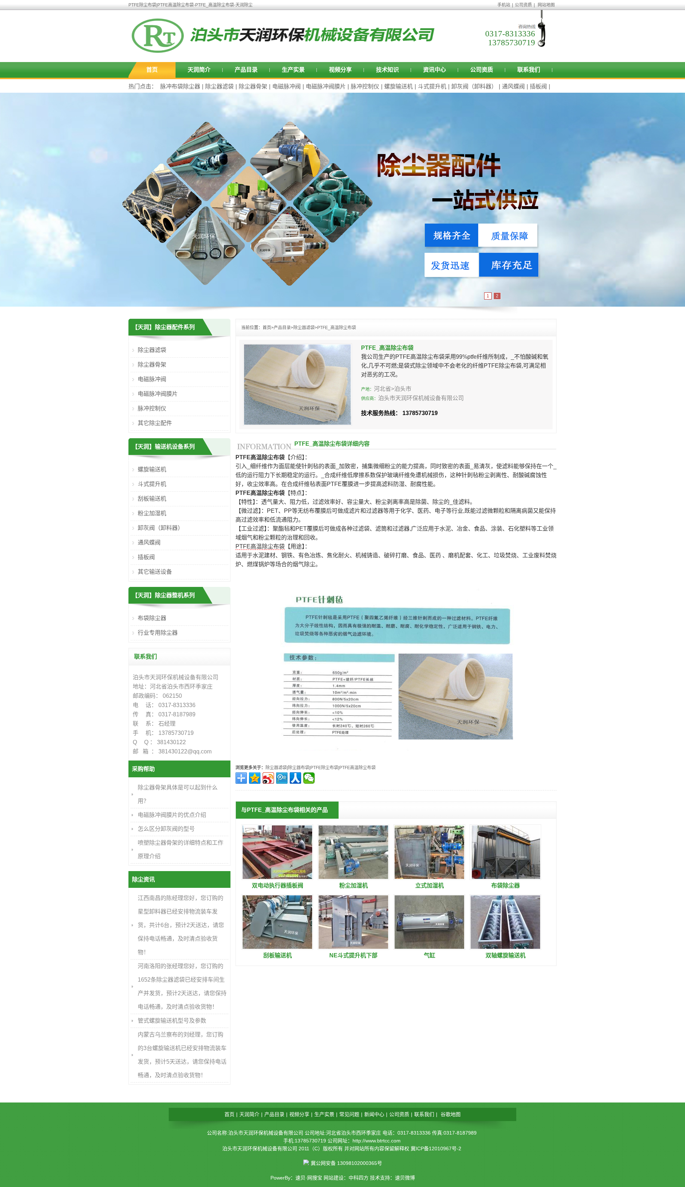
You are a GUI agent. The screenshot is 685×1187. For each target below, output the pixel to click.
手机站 (503, 4)
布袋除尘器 (505, 885)
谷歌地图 (451, 1114)
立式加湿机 (429, 885)
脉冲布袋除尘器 (180, 86)
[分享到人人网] (295, 778)
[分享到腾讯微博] (282, 778)
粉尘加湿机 (353, 885)
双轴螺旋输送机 (506, 955)
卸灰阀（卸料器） (474, 86)
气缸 (429, 955)
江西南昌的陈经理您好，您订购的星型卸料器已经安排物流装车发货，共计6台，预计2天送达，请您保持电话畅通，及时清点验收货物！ (181, 925)
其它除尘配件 (155, 423)
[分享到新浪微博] (268, 778)
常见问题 (349, 1114)
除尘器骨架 (253, 86)
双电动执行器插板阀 (277, 885)
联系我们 (528, 70)
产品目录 (246, 70)
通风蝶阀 (513, 86)
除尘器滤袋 (219, 86)
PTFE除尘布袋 (324, 767)
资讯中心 (434, 70)
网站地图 (546, 4)
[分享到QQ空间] (254, 778)
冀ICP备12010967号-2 (436, 1148)
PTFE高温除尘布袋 (260, 546)
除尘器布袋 (298, 767)
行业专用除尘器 (158, 633)
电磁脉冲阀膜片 (326, 86)
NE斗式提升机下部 (353, 955)
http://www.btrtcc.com (376, 1140)
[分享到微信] (309, 778)
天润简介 (199, 70)
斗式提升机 (432, 86)
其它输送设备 (155, 572)
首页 (152, 70)
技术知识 (387, 70)
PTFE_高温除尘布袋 (336, 327)
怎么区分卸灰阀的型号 (166, 829)
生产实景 (293, 70)
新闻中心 (374, 1114)
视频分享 (340, 70)
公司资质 (523, 4)
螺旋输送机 (398, 86)
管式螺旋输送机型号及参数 (172, 1021)
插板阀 (538, 86)
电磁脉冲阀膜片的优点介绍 (172, 815)
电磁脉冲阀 (286, 86)
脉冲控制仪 (365, 86)
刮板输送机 (277, 955)
